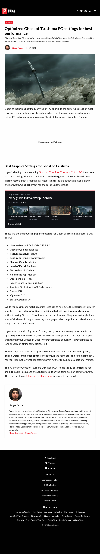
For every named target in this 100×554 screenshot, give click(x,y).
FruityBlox (52, 520)
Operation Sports (82, 516)
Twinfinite (37, 512)
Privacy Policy (50, 500)
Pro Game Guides (22, 512)
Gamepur (48, 512)
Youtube (51, 468)
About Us (50, 474)
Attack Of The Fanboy (64, 512)
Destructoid (36, 516)
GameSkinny (67, 516)
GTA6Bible (78, 520)
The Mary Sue (23, 520)
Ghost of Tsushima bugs (39, 376)
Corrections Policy (50, 480)
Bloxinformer (65, 520)
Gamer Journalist (51, 516)
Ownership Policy (50, 495)
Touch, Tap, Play (38, 520)
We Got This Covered (19, 516)
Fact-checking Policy (50, 490)
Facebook (51, 458)
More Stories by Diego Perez (23, 433)
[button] (95, 11)
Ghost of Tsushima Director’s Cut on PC (60, 172)
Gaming (8, 22)
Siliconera (80, 512)
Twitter (51, 463)
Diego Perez (17, 48)
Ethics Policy (50, 485)
